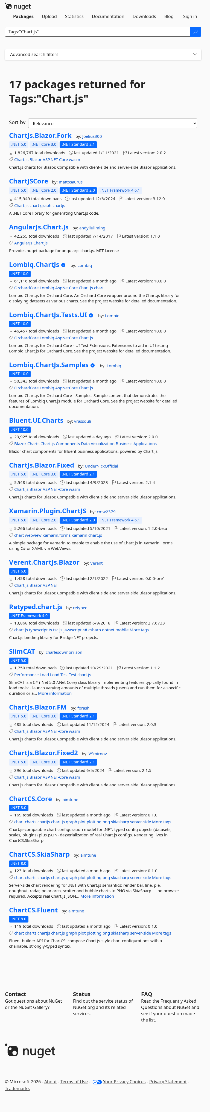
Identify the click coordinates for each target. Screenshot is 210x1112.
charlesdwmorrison (64, 652)
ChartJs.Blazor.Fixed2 (43, 753)
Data (85, 443)
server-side (140, 821)
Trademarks (17, 1088)
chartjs (58, 205)
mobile (122, 629)
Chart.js (21, 159)
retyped (80, 607)
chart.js (95, 535)
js (60, 629)
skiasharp (120, 821)
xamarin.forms (57, 535)
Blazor (36, 159)
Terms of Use (74, 1082)
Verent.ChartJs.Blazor (44, 562)
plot (82, 821)
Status (82, 994)
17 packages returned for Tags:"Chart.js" (77, 91)
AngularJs (23, 243)
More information (55, 693)
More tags (139, 629)
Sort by (17, 122)
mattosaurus (71, 182)
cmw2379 (106, 511)
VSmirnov (98, 753)
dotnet (108, 629)
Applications (145, 443)
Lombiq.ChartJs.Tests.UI (48, 315)
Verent (96, 563)
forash (83, 708)
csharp (94, 629)
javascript (72, 629)
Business (124, 443)
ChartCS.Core (30, 799)
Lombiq (84, 265)
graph (45, 205)
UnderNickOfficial (101, 466)
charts (30, 821)
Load (44, 674)
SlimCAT (22, 651)
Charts (33, 443)
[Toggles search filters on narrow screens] (195, 54)
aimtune (70, 799)
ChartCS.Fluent (33, 910)
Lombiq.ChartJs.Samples (49, 365)
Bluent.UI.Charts (36, 420)
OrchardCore (26, 287)
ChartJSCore (28, 181)
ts (50, 629)
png (106, 821)
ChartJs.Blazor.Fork (40, 135)
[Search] (195, 32)
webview (33, 535)
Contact (15, 994)
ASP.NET (50, 585)
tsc (55, 629)
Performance (26, 674)
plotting (94, 821)
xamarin (79, 535)
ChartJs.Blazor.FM (38, 707)
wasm (74, 159)
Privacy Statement (168, 1082)
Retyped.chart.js (35, 607)
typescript (38, 629)
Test (64, 674)
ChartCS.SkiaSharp (39, 854)
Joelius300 (92, 136)
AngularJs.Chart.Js (39, 227)
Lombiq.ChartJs (34, 264)
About (50, 1082)
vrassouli (82, 421)
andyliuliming (92, 227)
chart (34, 205)
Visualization (103, 443)
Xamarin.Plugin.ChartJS (47, 511)
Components (68, 443)
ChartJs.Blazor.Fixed (41, 465)
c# (85, 629)
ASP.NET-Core (55, 159)
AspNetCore (66, 287)
